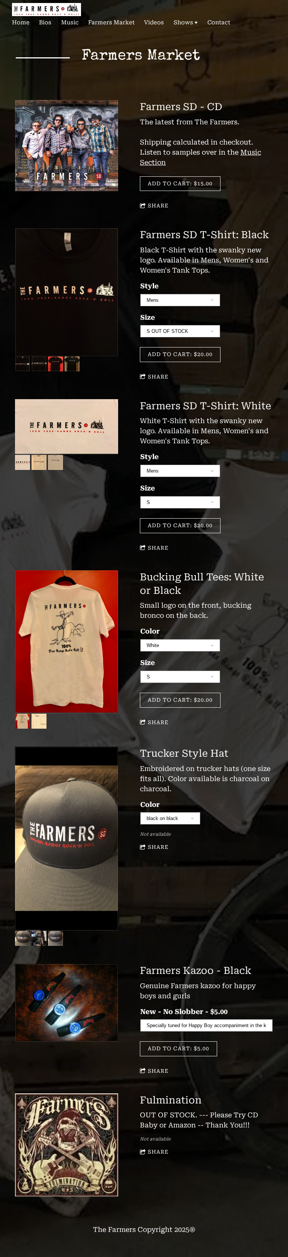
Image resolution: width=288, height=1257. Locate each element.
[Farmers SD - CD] (66, 146)
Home (21, 22)
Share (158, 206)
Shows (183, 22)
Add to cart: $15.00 (180, 183)
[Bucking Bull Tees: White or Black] (66, 642)
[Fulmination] (66, 1145)
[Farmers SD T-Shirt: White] (66, 427)
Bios (45, 22)
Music (70, 22)
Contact (218, 22)
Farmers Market (111, 22)
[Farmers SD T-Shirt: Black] (66, 292)
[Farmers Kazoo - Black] (66, 1003)
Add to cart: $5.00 (178, 1048)
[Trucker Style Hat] (66, 839)
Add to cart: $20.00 (180, 354)
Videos (154, 22)
